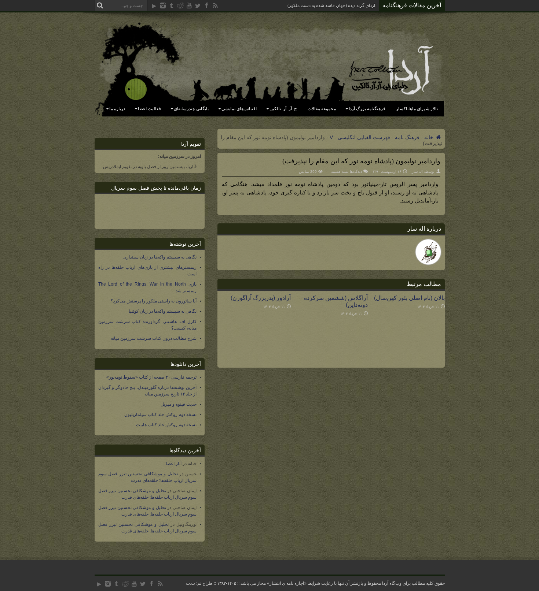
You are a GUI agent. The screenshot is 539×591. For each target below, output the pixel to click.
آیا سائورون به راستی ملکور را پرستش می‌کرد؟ (154, 301)
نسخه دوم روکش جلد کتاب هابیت (166, 424)
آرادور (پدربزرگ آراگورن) (261, 297)
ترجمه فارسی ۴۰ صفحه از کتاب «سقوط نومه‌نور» (151, 377)
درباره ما (117, 108)
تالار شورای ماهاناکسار (417, 108)
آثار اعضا (174, 463)
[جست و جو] (100, 5)
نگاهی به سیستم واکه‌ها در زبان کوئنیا (163, 311)
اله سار (417, 172)
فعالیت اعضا (149, 108)
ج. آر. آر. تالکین (283, 108)
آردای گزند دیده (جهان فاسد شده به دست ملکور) (331, 5)
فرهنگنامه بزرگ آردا (367, 108)
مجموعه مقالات (322, 108)
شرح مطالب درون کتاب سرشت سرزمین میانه (154, 338)
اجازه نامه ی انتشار (287, 583)
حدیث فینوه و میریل (179, 404)
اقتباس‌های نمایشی (239, 108)
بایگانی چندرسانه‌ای (191, 108)
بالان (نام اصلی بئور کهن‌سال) (409, 297)
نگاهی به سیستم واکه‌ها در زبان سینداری (160, 257)
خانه (429, 137)
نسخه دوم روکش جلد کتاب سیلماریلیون (160, 414)
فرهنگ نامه (407, 137)
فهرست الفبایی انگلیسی (364, 137)
